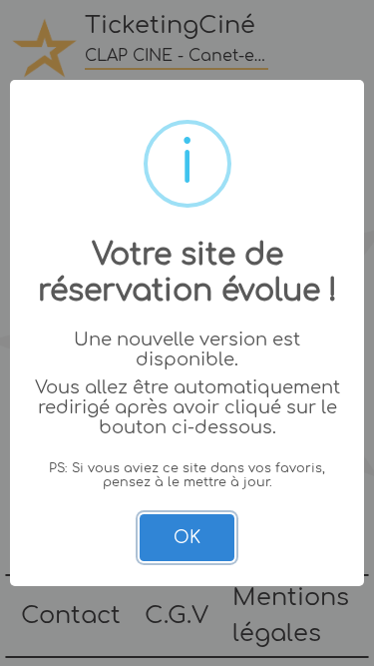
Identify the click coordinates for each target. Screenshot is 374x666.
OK (187, 537)
